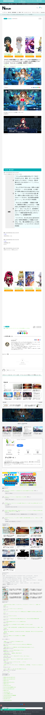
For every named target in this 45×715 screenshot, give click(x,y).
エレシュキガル (25, 578)
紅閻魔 (7, 328)
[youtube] (38, 339)
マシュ (21, 581)
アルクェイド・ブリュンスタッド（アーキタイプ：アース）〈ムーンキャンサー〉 (19, 575)
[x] (35, 87)
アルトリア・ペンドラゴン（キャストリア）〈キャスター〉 (12, 578)
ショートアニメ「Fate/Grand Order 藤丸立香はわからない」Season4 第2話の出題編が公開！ (21, 618)
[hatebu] (36, 87)
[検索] (41, 470)
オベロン (31, 578)
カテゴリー (4, 706)
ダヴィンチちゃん (6, 581)
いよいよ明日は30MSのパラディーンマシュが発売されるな (14, 621)
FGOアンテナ (6, 680)
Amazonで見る (8, 56)
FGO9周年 (9, 18)
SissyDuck (7, 66)
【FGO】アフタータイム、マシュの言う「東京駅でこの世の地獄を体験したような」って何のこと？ (22, 517)
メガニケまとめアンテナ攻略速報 (9, 695)
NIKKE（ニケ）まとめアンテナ (9, 678)
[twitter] (23, 416)
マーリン (24, 581)
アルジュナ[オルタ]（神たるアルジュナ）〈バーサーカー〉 (12, 577)
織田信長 (4, 584)
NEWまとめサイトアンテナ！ (9, 682)
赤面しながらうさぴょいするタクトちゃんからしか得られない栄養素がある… (18, 644)
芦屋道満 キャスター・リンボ (11, 584)
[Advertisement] (22, 27)
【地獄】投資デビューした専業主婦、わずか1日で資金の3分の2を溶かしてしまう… (19, 647)
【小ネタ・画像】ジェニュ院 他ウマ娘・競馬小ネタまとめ (14, 668)
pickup (4, 575)
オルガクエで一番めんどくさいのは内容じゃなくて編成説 (14, 635)
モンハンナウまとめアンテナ (8, 688)
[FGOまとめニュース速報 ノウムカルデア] (6, 8)
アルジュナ (36, 575)
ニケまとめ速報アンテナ (8, 693)
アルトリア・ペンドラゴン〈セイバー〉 (29, 577)
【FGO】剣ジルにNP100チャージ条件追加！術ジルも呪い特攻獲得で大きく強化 (19, 490)
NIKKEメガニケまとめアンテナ (9, 677)
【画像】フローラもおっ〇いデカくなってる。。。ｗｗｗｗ (14, 661)
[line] (38, 87)
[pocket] (39, 87)
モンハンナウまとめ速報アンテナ (9, 687)
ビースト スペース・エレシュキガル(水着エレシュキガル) (19, 328)
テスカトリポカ (12, 581)
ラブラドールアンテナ (7, 700)
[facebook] (33, 87)
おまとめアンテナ (6, 698)
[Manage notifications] (1, 705)
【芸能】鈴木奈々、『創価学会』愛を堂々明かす (12, 653)
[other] (39, 339)
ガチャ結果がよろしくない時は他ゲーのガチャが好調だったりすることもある (18, 624)
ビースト (17, 581)
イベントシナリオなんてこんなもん (10, 615)
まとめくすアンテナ (7, 685)
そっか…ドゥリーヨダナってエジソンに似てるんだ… (13, 608)
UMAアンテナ (6, 683)
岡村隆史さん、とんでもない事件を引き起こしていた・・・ (14, 650)
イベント (5, 18)
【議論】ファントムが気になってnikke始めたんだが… (13, 641)
